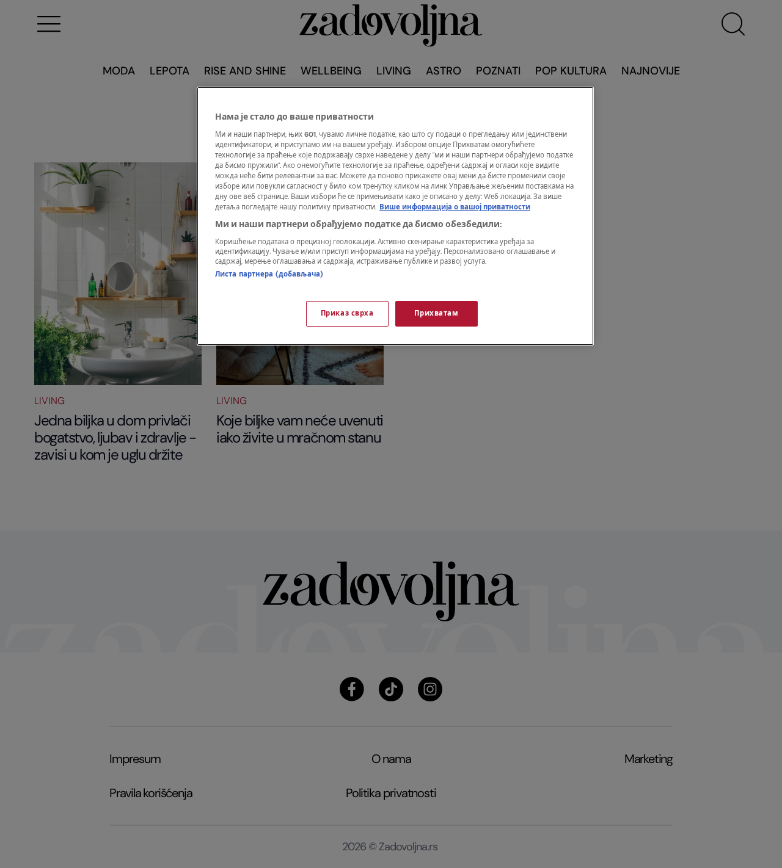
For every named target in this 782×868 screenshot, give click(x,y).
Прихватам (436, 313)
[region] (395, 216)
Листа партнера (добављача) (269, 274)
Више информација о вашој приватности (454, 207)
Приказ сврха (347, 313)
